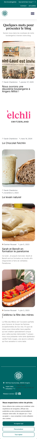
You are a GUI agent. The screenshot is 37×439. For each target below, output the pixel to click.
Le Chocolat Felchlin (14, 143)
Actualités (32, 6)
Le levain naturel (11, 197)
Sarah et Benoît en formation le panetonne (15, 250)
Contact (23, 6)
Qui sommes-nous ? (26, 2)
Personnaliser (18, 429)
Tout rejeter (18, 434)
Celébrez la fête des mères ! (18, 316)
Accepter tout (18, 423)
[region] (18, 419)
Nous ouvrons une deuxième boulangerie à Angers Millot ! (16, 89)
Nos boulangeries (10, 2)
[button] (32, 13)
